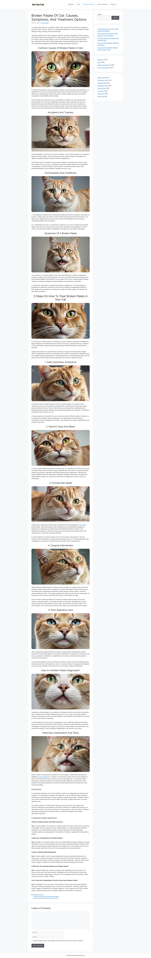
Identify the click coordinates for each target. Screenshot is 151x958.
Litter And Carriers (102, 4)
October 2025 (102, 83)
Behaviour (71, 4)
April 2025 (101, 96)
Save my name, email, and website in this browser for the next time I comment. (58, 940)
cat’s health (47, 164)
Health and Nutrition (88, 4)
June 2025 (101, 94)
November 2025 (103, 80)
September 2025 (103, 85)
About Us (113, 4)
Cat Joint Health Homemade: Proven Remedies (45, 898)
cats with (82, 525)
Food (78, 4)
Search (100, 14)
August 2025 (102, 88)
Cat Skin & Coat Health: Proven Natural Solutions (46, 896)
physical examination (43, 777)
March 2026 (101, 77)
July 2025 (101, 91)
